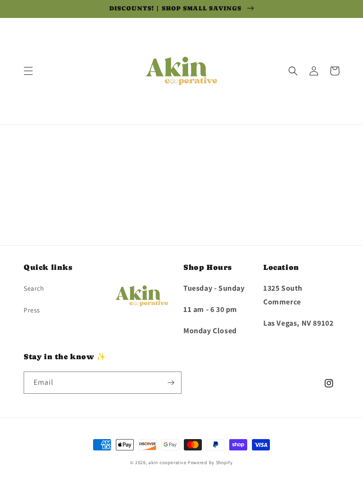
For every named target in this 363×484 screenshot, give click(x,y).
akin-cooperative (167, 462)
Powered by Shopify (210, 462)
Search (34, 288)
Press (32, 310)
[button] (28, 70)
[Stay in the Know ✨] (170, 383)
